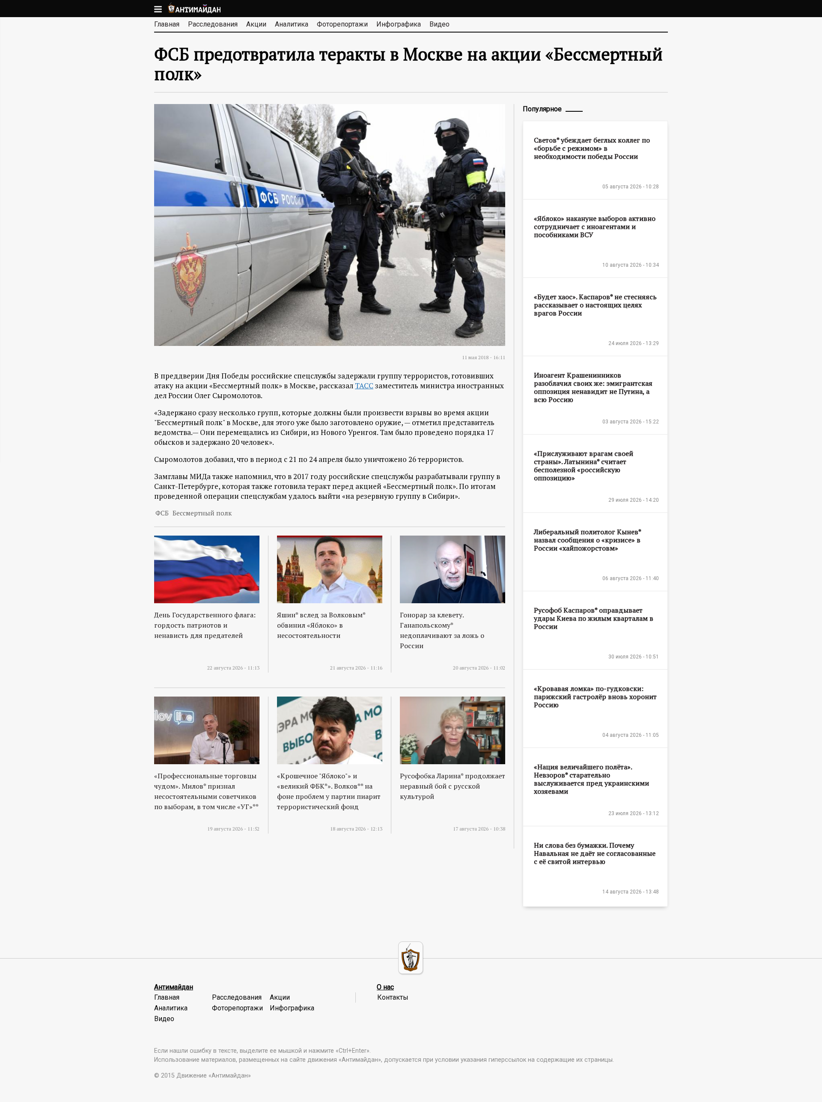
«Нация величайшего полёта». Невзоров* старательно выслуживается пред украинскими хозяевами (591, 779)
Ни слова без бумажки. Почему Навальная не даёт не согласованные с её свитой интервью (594, 853)
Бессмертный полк (202, 513)
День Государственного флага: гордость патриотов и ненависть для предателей (205, 625)
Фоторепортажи (342, 24)
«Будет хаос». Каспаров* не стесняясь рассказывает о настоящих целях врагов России (595, 305)
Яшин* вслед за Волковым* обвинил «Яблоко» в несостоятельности (321, 625)
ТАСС (364, 385)
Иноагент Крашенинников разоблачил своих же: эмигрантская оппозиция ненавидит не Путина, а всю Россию (593, 387)
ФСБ (162, 513)
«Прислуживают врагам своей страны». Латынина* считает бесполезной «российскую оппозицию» (583, 465)
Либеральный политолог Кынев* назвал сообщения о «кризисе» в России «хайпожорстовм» (587, 540)
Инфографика (398, 24)
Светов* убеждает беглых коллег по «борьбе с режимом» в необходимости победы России (592, 148)
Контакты (392, 997)
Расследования (213, 24)
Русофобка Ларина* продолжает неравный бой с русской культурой (452, 786)
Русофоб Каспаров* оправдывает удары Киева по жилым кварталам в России (593, 618)
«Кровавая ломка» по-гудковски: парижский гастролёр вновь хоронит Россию (595, 696)
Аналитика (291, 24)
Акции (256, 24)
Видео (439, 24)
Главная (166, 24)
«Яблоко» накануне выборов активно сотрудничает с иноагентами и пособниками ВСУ (594, 226)
